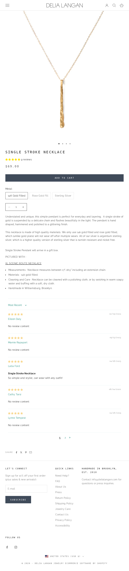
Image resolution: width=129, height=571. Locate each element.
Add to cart (64, 178)
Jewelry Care (63, 509)
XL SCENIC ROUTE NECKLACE (23, 263)
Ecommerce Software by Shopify (86, 563)
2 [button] (65, 437)
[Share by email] (30, 452)
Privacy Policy (63, 520)
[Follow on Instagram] (15, 547)
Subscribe (18, 499)
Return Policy (63, 498)
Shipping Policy (64, 503)
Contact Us (61, 514)
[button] (13, 159)
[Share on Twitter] (21, 452)
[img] (15, 314)
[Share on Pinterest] (26, 452)
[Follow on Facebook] (7, 547)
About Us (60, 486)
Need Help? (62, 475)
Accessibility (62, 525)
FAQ (57, 481)
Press (58, 492)
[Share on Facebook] (16, 452)
